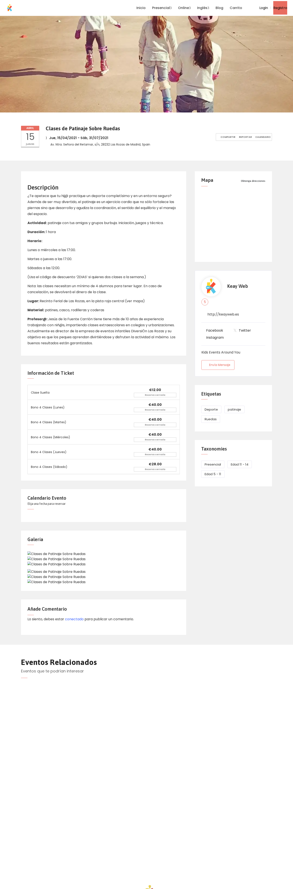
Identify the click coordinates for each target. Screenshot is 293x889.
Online (183, 7)
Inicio (141, 7)
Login (263, 7)
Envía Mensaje (219, 365)
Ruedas (211, 419)
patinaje (234, 409)
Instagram (215, 337)
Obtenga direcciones (253, 180)
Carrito (236, 7)
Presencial (161, 7)
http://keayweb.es (223, 314)
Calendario (263, 137)
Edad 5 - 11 (213, 474)
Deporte (211, 409)
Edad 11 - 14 (239, 464)
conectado (74, 619)
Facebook (214, 330)
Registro (280, 7)
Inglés (202, 7)
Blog (219, 7)
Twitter (245, 330)
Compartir (227, 137)
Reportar (245, 137)
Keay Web (237, 286)
